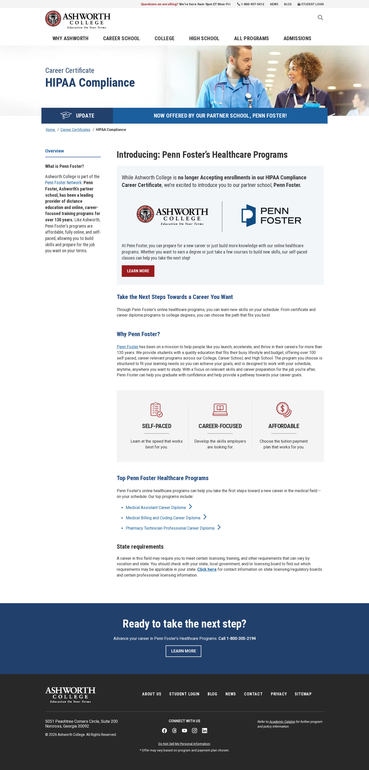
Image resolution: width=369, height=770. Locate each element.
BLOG (212, 694)
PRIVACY (279, 694)
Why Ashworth (70, 38)
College (165, 38)
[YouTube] (184, 730)
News (274, 4)
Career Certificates (75, 130)
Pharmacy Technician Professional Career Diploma (170, 528)
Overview (54, 150)
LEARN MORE (138, 271)
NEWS (230, 694)
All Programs (251, 38)
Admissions (298, 38)
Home (51, 130)
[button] (320, 18)
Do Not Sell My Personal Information (184, 744)
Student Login (312, 4)
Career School (121, 38)
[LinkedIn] (204, 730)
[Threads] (174, 730)
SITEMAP (303, 694)
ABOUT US (151, 694)
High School (204, 38)
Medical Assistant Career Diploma (156, 507)
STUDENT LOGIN (184, 694)
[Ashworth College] (77, 19)
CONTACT (253, 694)
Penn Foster (127, 346)
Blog (288, 4)
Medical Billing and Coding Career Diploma (163, 518)
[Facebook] (164, 730)
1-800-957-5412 (252, 4)
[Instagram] (194, 730)
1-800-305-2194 (241, 638)
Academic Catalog (282, 722)
